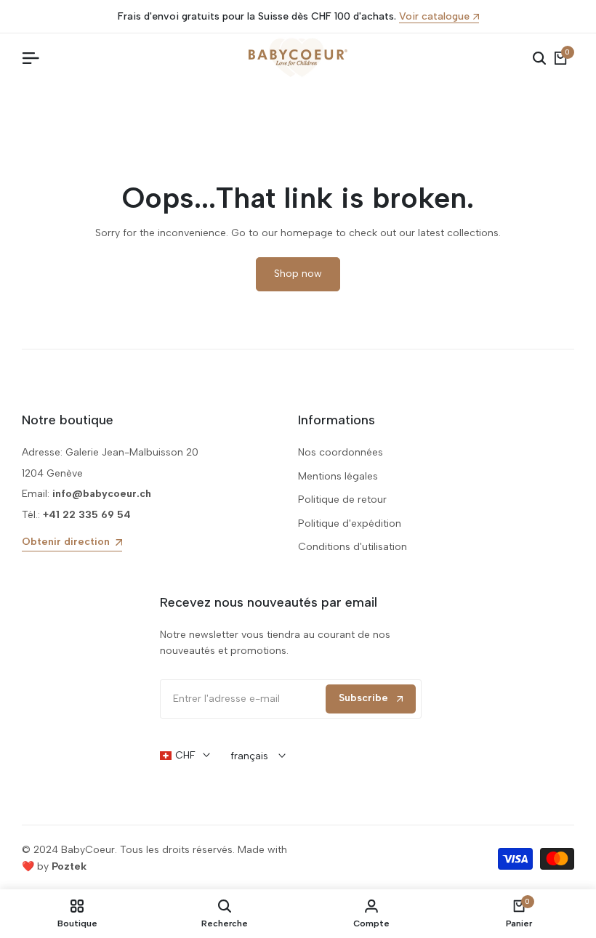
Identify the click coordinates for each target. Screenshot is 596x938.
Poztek (69, 866)
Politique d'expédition (349, 523)
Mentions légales (338, 476)
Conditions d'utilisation (352, 547)
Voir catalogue (434, 17)
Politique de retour (342, 499)
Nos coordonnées (340, 452)
